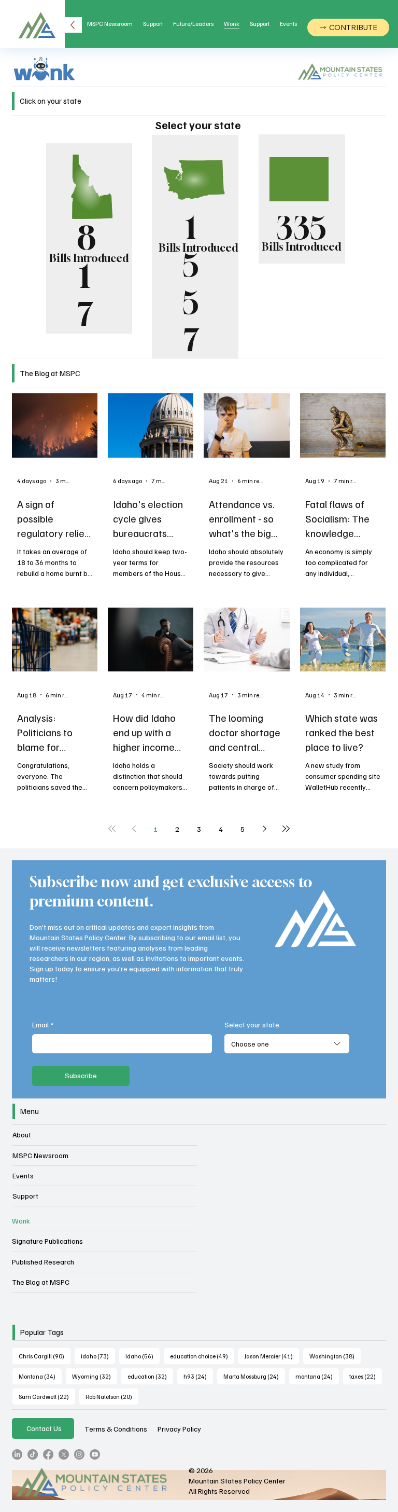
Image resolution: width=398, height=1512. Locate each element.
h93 (198, 1376)
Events (23, 1175)
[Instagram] (79, 1454)
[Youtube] (95, 1454)
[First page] (112, 828)
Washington (335, 1356)
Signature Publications (47, 1240)
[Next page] (264, 828)
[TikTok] (32, 1454)
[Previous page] (133, 828)
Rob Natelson (112, 1396)
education (150, 1376)
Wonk (21, 1220)
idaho (98, 1356)
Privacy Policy (179, 1428)
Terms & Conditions (115, 1428)
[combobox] (286, 1044)
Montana (40, 1376)
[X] (64, 1454)
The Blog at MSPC (40, 1281)
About (21, 1134)
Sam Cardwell (47, 1396)
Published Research (43, 1261)
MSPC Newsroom (40, 1155)
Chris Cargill (44, 1356)
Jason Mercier (272, 1356)
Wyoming (94, 1376)
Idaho (142, 1356)
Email (42, 1024)
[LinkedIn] (17, 1454)
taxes (365, 1376)
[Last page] (286, 828)
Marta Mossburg (254, 1376)
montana (317, 1376)
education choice (202, 1356)
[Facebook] (48, 1454)
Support (25, 1195)
